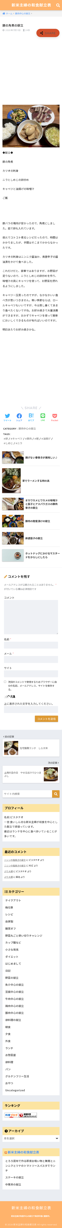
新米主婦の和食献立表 (31, 5)
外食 (8, 1041)
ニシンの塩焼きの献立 (15, 860)
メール (9, 654)
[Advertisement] (31, 71)
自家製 (9, 921)
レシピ (9, 914)
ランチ (9, 1048)
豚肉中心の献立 (27, 428)
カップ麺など (13, 942)
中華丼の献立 (13, 1184)
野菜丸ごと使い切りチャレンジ (23, 935)
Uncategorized (15, 1090)
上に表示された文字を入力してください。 (29, 704)
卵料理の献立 (13, 1020)
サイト (8, 668)
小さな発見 (12, 949)
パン (8, 1069)
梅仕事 (9, 907)
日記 (8, 971)
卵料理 (9, 1062)
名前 (7, 639)
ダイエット (12, 957)
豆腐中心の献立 (14, 992)
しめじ (9, 443)
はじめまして (13, 963)
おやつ (9, 1083)
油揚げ (47, 438)
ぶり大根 (8, 871)
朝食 (8, 1027)
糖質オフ (10, 928)
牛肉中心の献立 (14, 999)
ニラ (19, 443)
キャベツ (17, 438)
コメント (9, 598)
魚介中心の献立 (14, 985)
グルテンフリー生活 (17, 1076)
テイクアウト (13, 900)
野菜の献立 (12, 978)
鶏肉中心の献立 (14, 1006)
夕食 (8, 1034)
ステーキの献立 (14, 1177)
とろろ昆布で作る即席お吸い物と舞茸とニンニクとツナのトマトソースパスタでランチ (30, 1165)
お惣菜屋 (10, 1055)
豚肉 (29, 438)
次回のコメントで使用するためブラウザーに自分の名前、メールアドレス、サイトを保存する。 (32, 685)
